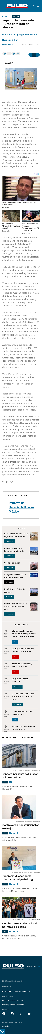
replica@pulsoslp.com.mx (13, 1005)
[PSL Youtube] (29, 1014)
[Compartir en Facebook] (4, 53)
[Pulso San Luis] (17, 6)
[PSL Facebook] (3, 1014)
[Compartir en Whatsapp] (13, 53)
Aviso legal (6, 1026)
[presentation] (32, 76)
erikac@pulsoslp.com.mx (12, 1000)
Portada (4, 16)
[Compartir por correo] (18, 53)
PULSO (10, 44)
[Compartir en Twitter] (9, 53)
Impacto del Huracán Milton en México (21, 507)
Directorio (6, 991)
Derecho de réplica (22, 991)
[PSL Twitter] (20, 1014)
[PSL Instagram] (12, 1014)
